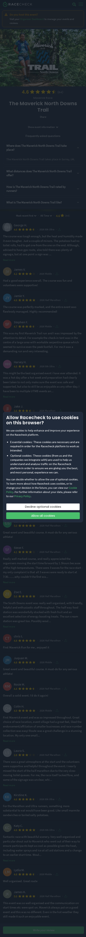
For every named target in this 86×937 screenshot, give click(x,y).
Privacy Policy (22, 496)
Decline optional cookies (43, 507)
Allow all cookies (43, 516)
